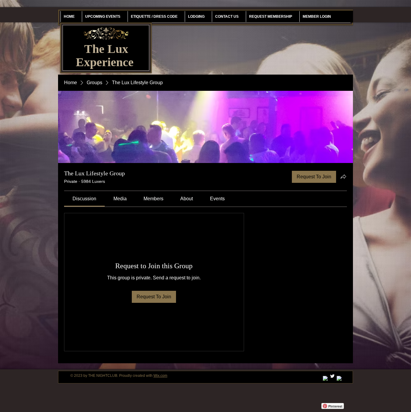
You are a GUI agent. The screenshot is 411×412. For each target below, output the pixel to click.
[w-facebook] (339, 378)
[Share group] (343, 176)
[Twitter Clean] (332, 376)
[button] (270, 16)
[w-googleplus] (325, 378)
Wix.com (160, 376)
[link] (84, 198)
